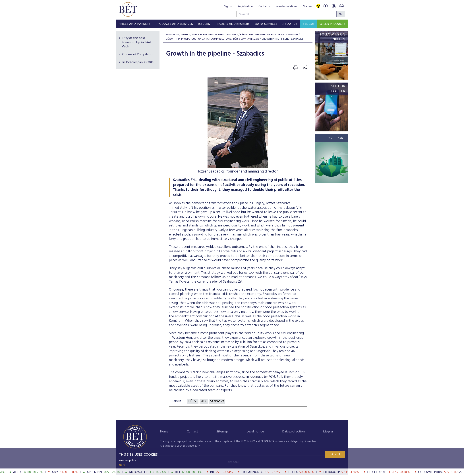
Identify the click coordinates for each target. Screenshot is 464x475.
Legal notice (255, 432)
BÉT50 (193, 401)
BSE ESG (308, 24)
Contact (192, 432)
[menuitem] (134, 24)
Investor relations (286, 6)
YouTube (333, 6)
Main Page (172, 35)
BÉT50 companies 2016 (138, 62)
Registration (245, 6)
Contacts (264, 6)
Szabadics (217, 401)
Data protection (293, 432)
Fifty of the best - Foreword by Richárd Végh (136, 42)
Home (164, 432)
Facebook (325, 6)
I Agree (335, 454)
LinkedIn (341, 6)
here (122, 465)
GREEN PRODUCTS (332, 24)
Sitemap (222, 432)
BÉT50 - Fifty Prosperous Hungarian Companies (269, 35)
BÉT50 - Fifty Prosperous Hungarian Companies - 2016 (198, 39)
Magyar (307, 6)
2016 (203, 401)
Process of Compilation (138, 54)
